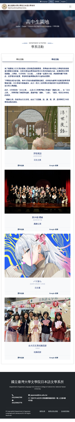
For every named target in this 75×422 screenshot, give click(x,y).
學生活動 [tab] (20, 59)
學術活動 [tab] (55, 59)
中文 (51, 1)
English (63, 1)
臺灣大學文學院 (53, 411)
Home (18, 26)
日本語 (57, 1)
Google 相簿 (53, 165)
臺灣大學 (42, 411)
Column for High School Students (39, 26)
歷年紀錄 (21, 165)
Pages (24, 26)
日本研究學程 (65, 411)
